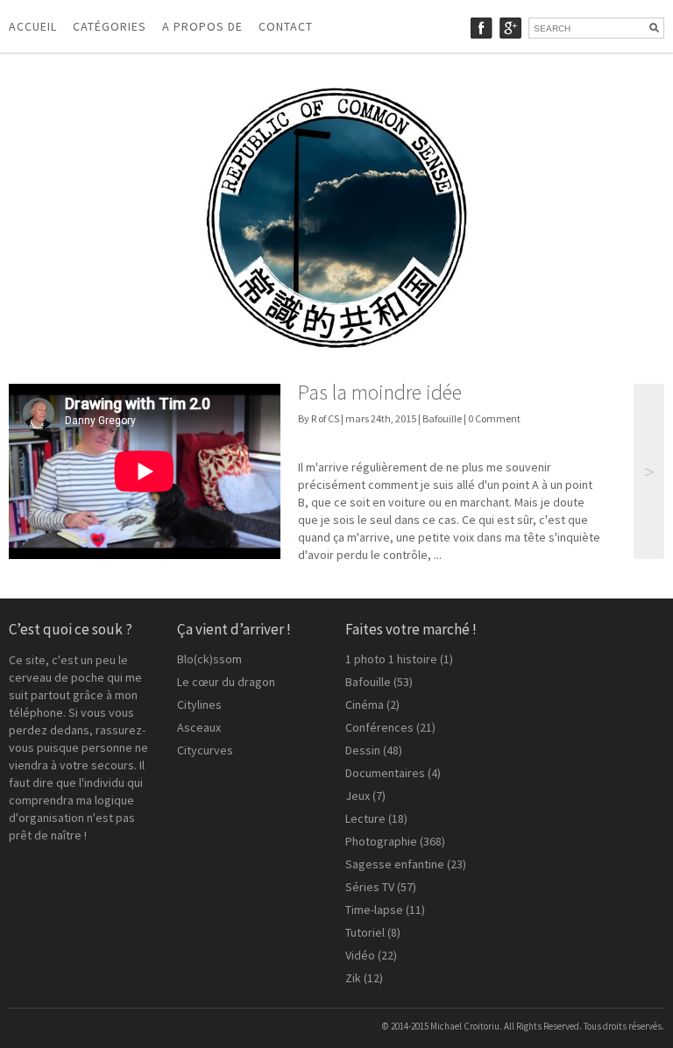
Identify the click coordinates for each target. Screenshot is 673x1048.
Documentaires (385, 773)
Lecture (365, 818)
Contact (286, 26)
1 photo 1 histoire (391, 659)
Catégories (109, 26)
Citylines (199, 704)
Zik (353, 978)
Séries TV (369, 887)
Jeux (357, 796)
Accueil (33, 26)
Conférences (379, 727)
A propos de (202, 26)
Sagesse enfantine (394, 864)
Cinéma (364, 704)
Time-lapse (374, 909)
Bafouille (442, 418)
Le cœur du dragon (226, 682)
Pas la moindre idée (380, 392)
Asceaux (199, 727)
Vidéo (360, 955)
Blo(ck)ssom (209, 659)
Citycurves (205, 750)
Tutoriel (365, 932)
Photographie (381, 841)
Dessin (362, 750)
